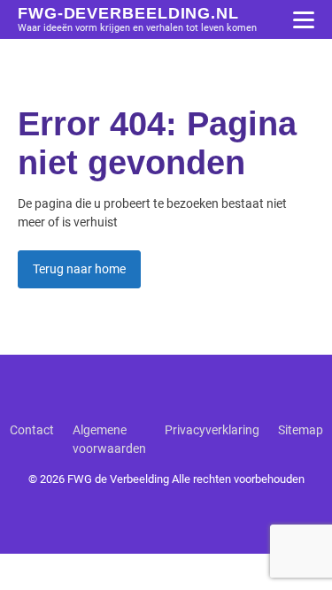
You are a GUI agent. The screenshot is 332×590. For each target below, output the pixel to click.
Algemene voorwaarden (109, 439)
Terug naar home (79, 269)
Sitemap (300, 430)
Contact (32, 430)
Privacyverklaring (212, 430)
